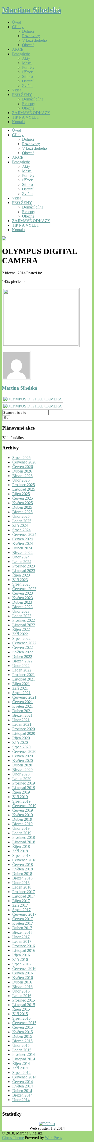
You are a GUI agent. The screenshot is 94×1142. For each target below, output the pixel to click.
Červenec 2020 (24, 751)
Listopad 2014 (23, 1059)
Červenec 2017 (24, 914)
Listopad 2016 (23, 950)
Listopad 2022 (23, 625)
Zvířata (27, 85)
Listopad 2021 (23, 679)
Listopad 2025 (23, 489)
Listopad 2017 (23, 896)
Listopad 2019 (23, 788)
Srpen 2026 (21, 457)
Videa (16, 90)
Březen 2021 (22, 715)
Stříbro (27, 76)
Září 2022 (20, 634)
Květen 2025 (22, 503)
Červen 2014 (22, 1081)
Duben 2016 (22, 982)
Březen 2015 (22, 1041)
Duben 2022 (22, 656)
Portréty (28, 67)
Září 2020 (20, 742)
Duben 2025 (22, 507)
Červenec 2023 (24, 589)
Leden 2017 (21, 941)
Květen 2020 (22, 760)
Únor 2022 (21, 665)
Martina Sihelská (31, 9)
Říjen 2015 (21, 1009)
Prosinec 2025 (23, 485)
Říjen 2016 (21, 955)
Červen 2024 (22, 539)
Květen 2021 (22, 706)
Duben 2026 (22, 471)
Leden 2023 (21, 616)
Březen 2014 (22, 1095)
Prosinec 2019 (23, 783)
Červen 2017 (22, 919)
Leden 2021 (21, 724)
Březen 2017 (22, 932)
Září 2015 (20, 1014)
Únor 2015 (21, 1045)
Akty (26, 58)
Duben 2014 (22, 1090)
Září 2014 (20, 1068)
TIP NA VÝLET (25, 117)
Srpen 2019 (21, 801)
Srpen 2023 (21, 584)
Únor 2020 (21, 774)
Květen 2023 (22, 598)
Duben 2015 (22, 1036)
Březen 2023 (22, 607)
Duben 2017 (22, 928)
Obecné (28, 45)
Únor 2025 (21, 516)
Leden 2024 (21, 561)
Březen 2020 (22, 769)
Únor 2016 (21, 991)
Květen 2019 (22, 815)
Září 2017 (20, 905)
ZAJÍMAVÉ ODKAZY (31, 113)
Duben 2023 (22, 602)
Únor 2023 (21, 611)
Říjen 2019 (21, 792)
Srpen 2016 (21, 964)
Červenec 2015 (24, 1023)
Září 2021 (20, 688)
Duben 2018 (22, 873)
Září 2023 (20, 580)
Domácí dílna (32, 99)
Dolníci (28, 31)
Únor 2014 (21, 1100)
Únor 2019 (21, 828)
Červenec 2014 (24, 1077)
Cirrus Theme (13, 1137)
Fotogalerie (21, 54)
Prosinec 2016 (23, 946)
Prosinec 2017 (23, 892)
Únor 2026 (21, 480)
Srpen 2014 (21, 1072)
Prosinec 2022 (23, 620)
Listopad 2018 (23, 842)
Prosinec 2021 (23, 674)
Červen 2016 (22, 973)
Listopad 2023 (23, 570)
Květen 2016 (22, 977)
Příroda (28, 72)
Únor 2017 (21, 937)
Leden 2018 (21, 887)
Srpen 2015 (21, 1018)
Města (27, 63)
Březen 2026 (22, 476)
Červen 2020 (22, 756)
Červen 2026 (22, 466)
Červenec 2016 (24, 968)
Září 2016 (20, 959)
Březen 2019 (22, 824)
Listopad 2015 (23, 1005)
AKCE (17, 49)
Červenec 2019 (24, 806)
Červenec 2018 (24, 860)
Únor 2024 (21, 557)
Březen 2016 (22, 986)
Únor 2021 (21, 720)
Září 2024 (20, 525)
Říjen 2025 (21, 494)
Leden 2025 (21, 521)
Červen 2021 (22, 702)
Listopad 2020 (23, 733)
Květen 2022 (22, 652)
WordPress (53, 1137)
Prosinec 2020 (23, 729)
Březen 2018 (22, 878)
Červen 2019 (22, 810)
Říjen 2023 (21, 575)
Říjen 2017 (21, 901)
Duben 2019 (22, 819)
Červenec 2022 (24, 643)
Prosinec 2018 (23, 837)
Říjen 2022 (21, 629)
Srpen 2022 (21, 638)
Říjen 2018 (21, 846)
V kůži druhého (34, 40)
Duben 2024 (22, 548)
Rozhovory (31, 36)
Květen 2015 (22, 1032)
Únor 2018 (21, 882)
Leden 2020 (21, 778)
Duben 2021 (22, 711)
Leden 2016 (21, 996)
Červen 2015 (22, 1027)
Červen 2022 (22, 647)
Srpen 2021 (21, 693)
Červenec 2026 (24, 462)
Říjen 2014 (21, 1063)
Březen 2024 (22, 552)
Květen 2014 (22, 1086)
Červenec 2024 (24, 534)
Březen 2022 (22, 661)
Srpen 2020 (21, 747)
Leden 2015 (21, 1050)
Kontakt (18, 122)
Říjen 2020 (21, 738)
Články (18, 27)
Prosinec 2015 (23, 1000)
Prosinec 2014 (23, 1054)
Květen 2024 (22, 543)
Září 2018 (20, 851)
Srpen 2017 (21, 910)
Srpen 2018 (21, 855)
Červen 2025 (22, 498)
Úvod (16, 22)
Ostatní (27, 81)
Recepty (28, 103)
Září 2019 (20, 797)
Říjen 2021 (21, 684)
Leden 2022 (21, 670)
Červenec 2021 (24, 697)
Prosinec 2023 (23, 566)
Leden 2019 (21, 833)
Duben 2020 (22, 765)
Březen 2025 (22, 512)
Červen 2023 (22, 593)
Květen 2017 (22, 923)
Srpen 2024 (21, 530)
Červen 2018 (22, 864)
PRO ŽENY (22, 94)
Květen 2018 (22, 869)
